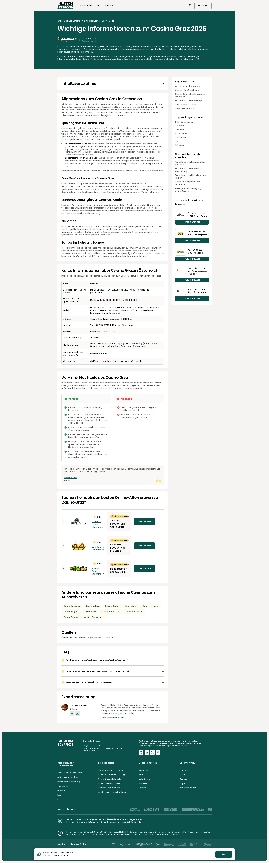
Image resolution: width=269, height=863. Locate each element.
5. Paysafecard (182, 137)
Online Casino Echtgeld (109, 779)
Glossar (61, 790)
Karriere (183, 779)
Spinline (142, 787)
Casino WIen (131, 606)
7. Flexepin (180, 145)
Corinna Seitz (67, 38)
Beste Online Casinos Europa (189, 100)
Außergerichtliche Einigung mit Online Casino (190, 190)
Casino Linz (90, 611)
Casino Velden (92, 606)
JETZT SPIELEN (144, 521)
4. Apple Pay (181, 133)
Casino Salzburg (72, 606)
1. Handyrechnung (184, 122)
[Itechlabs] (113, 844)
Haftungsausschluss (67, 777)
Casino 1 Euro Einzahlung (187, 90)
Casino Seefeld (71, 617)
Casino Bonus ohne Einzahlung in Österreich (191, 95)
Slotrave (143, 783)
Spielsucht (62, 786)
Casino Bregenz (71, 611)
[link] (190, 5)
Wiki (98, 5)
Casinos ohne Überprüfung (111, 774)
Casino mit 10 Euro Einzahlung (112, 792)
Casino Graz (67, 637)
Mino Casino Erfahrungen (98, 548)
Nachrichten (86, 5)
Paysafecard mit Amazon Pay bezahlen (190, 163)
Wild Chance (145, 779)
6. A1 (177, 141)
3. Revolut (180, 129)
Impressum (185, 783)
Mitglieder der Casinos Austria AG (111, 46)
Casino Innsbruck (134, 611)
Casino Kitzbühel (151, 606)
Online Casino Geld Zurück (70, 772)
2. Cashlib (180, 125)
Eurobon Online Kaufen (109, 787)
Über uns (109, 5)
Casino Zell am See (110, 611)
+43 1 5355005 (89, 750)
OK (223, 854)
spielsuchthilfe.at (118, 822)
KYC (59, 799)
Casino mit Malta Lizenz (110, 783)
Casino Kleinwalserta (94, 617)
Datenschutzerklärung (68, 781)
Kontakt (183, 774)
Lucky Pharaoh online (185, 104)
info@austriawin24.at (92, 746)
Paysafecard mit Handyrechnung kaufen (191, 176)
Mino (141, 774)
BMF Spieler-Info (134, 822)
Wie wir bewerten (188, 787)
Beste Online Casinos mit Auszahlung (187, 170)
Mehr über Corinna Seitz (112, 717)
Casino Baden (112, 606)
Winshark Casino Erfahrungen (98, 524)
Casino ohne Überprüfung (187, 86)
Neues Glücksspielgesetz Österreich (187, 183)
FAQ (59, 794)
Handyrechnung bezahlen (111, 770)
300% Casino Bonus (184, 108)
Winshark (143, 770)
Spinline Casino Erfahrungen (98, 571)
